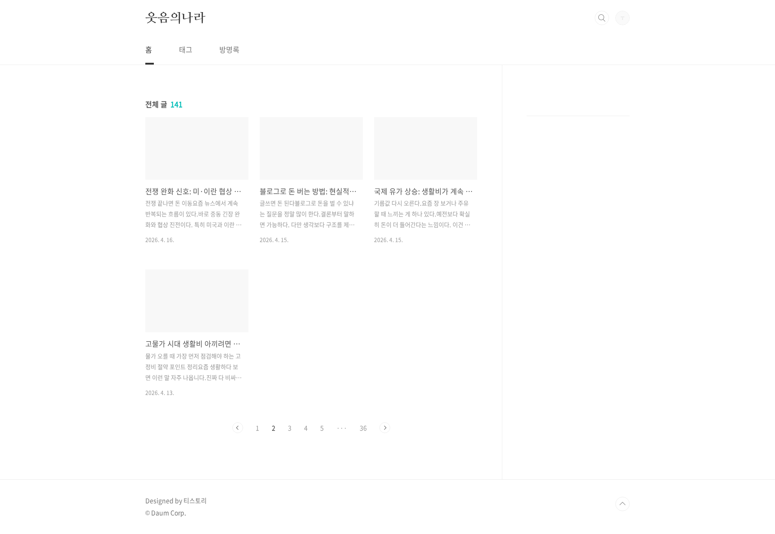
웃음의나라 (175, 17)
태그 (185, 49)
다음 (384, 427)
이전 (237, 427)
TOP (622, 504)
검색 (602, 18)
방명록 (229, 49)
